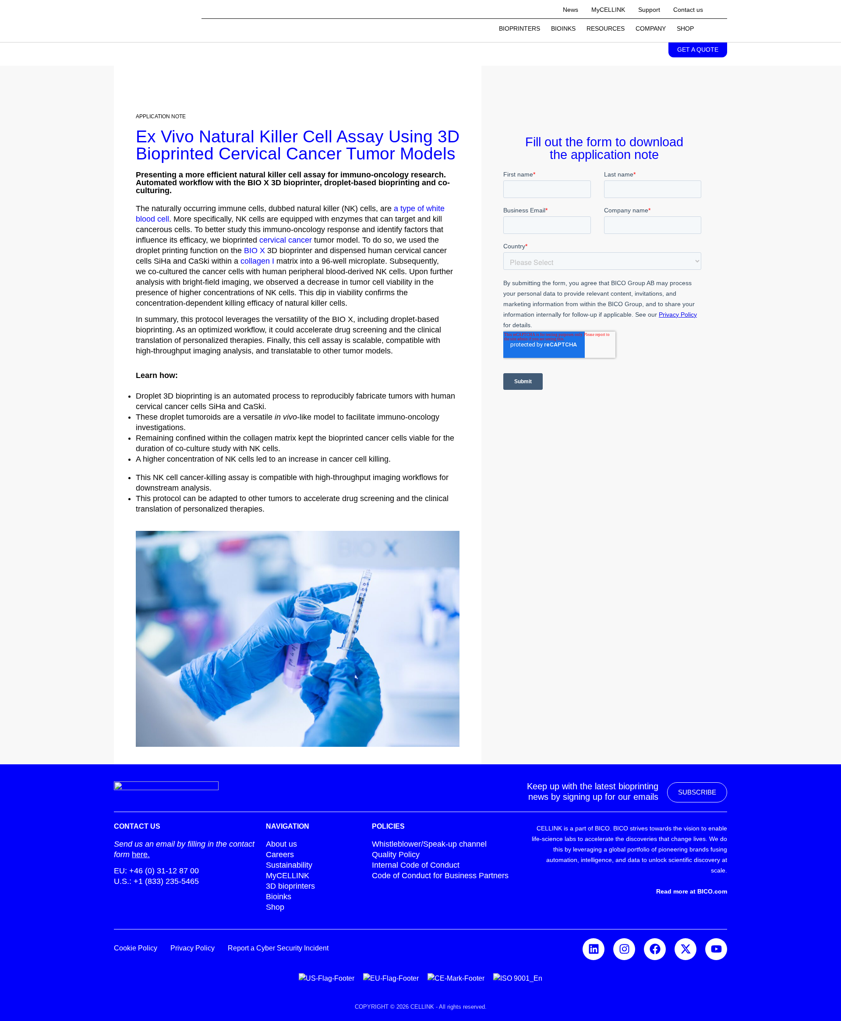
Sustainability (289, 865)
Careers (280, 854)
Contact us (688, 9)
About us (281, 844)
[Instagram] (624, 949)
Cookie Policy (135, 948)
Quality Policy (396, 854)
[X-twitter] (685, 949)
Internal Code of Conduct (415, 865)
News (570, 9)
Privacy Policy (192, 948)
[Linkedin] (593, 949)
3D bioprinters (290, 886)
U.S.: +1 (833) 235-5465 (156, 881)
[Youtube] (716, 949)
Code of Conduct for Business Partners (440, 875)
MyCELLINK (608, 9)
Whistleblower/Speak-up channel (429, 844)
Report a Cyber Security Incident (278, 948)
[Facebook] (655, 949)
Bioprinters (519, 28)
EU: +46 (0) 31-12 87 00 (156, 870)
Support (649, 9)
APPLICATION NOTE (161, 116)
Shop (685, 28)
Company (651, 28)
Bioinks (563, 28)
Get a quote (697, 49)
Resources (606, 28)
